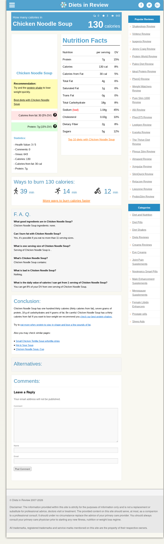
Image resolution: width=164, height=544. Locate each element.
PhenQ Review (141, 79)
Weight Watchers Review (142, 88)
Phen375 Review (142, 117)
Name (16, 445)
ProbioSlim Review (143, 196)
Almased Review (142, 159)
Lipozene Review (142, 189)
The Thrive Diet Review (141, 142)
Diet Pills (137, 222)
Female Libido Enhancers (140, 304)
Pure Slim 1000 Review (141, 100)
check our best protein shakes (96, 316)
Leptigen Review (142, 124)
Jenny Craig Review (143, 49)
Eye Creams (139, 252)
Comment (18, 406)
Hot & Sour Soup (24, 345)
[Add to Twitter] (149, 5)
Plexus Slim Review (143, 151)
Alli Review (138, 109)
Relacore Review (142, 181)
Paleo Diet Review (143, 64)
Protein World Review (144, 56)
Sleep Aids (138, 321)
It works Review (141, 132)
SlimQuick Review (142, 174)
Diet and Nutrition (142, 214)
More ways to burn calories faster (66, 200)
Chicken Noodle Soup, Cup (30, 349)
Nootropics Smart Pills (145, 271)
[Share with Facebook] (141, 5)
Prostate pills (139, 314)
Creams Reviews (142, 244)
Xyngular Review (142, 166)
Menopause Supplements (139, 292)
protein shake (34, 87)
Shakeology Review (143, 26)
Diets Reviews (140, 237)
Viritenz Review (141, 34)
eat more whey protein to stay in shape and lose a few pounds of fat (55, 324)
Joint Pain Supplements (139, 261)
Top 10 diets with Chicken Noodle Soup (91, 139)
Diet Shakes (139, 229)
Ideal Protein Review (144, 71)
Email (16, 456)
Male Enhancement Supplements (143, 281)
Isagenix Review (141, 41)
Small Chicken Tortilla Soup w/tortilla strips (38, 341)
